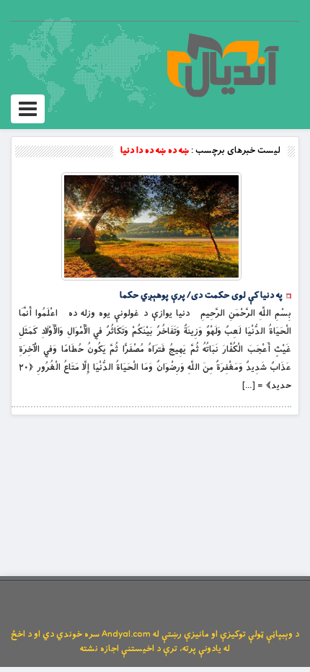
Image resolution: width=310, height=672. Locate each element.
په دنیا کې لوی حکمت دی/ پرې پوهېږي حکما (201, 295)
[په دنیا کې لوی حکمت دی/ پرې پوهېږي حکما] (151, 226)
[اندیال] (222, 65)
